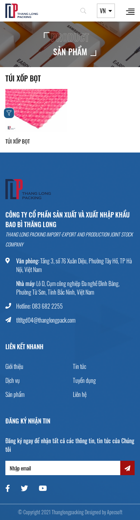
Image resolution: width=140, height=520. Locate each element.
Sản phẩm (14, 394)
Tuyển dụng (84, 380)
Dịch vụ (12, 380)
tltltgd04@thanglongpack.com (45, 320)
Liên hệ (80, 394)
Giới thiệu (14, 366)
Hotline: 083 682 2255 (39, 306)
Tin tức (79, 366)
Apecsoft (114, 512)
